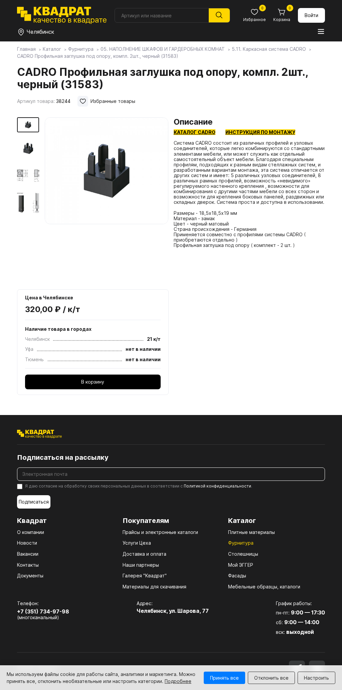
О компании (30, 532)
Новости (27, 543)
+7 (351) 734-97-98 (43, 611)
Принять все (224, 678)
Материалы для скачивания (154, 586)
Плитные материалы (251, 532)
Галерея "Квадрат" (145, 575)
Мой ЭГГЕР (240, 565)
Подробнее (178, 681)
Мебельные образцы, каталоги (264, 586)
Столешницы (243, 554)
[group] (107, 201)
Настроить (316, 678)
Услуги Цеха (137, 543)
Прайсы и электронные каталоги (160, 532)
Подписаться (34, 502)
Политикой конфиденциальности (217, 486)
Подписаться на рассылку (63, 457)
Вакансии (27, 554)
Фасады (237, 575)
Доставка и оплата (144, 554)
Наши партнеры (141, 565)
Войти (311, 15)
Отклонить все (271, 678)
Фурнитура (240, 543)
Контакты (28, 565)
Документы (30, 575)
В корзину (92, 382)
